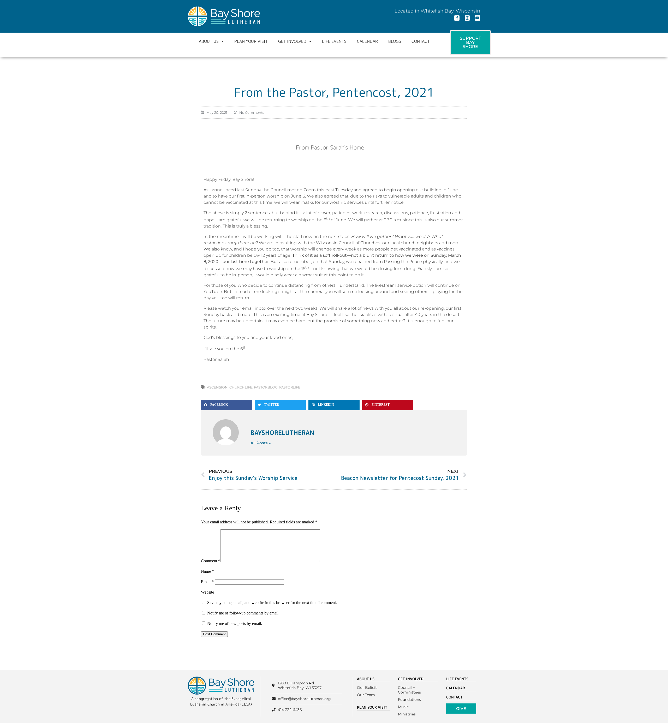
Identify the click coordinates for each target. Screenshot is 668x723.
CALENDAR (455, 687)
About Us (209, 41)
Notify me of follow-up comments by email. (243, 613)
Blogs (394, 41)
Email (207, 581)
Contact (420, 41)
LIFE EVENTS (457, 678)
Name (207, 571)
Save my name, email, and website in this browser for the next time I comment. (272, 602)
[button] (226, 405)
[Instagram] (467, 18)
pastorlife (289, 387)
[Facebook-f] (457, 18)
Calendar (367, 41)
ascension (217, 387)
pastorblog (266, 387)
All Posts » (260, 443)
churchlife (240, 387)
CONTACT (454, 697)
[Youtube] (477, 18)
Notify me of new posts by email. (234, 623)
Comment (210, 561)
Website (207, 592)
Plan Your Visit (251, 41)
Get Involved (292, 41)
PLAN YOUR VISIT (372, 707)
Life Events (334, 41)
